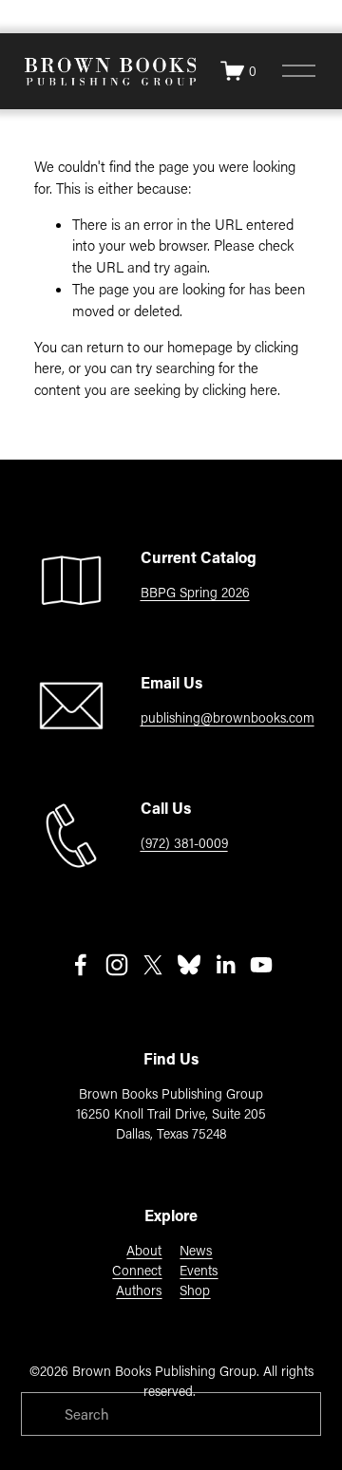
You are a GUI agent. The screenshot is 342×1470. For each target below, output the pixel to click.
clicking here (239, 389)
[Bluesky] (189, 964)
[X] (153, 964)
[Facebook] (80, 964)
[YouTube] (261, 964)
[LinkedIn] (225, 964)
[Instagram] (116, 964)
